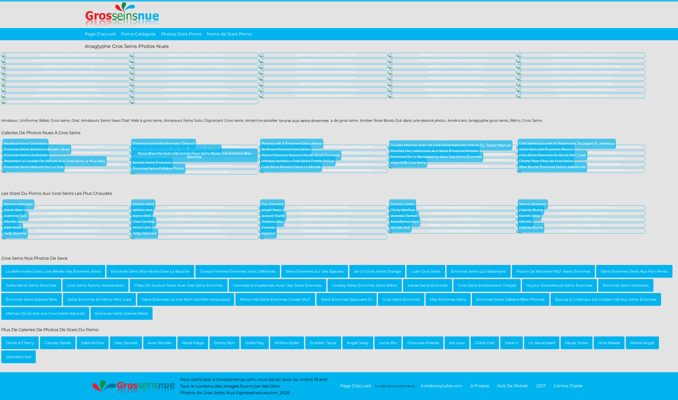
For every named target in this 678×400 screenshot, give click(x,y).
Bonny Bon (224, 342)
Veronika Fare (18, 356)
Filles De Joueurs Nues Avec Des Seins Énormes (178, 285)
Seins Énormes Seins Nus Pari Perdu (634, 271)
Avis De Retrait (512, 386)
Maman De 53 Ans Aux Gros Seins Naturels (45, 313)
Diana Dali (484, 342)
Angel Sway (358, 342)
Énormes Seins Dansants (626, 285)
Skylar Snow (576, 342)
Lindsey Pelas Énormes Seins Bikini (364, 285)
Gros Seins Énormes (401, 299)
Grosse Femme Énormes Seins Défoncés (237, 271)
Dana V (511, 342)
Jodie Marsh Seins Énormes (31, 285)
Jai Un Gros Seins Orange (377, 271)
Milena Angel (642, 342)
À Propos (479, 386)
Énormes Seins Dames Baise (121, 313)
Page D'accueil (100, 34)
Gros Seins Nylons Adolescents (95, 285)
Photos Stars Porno (181, 34)
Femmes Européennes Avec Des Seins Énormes (277, 285)
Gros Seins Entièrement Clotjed (487, 285)
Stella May (254, 342)
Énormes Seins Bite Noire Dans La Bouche (150, 271)
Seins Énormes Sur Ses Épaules (315, 271)
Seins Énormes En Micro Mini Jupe (99, 299)
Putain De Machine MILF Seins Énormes (553, 271)
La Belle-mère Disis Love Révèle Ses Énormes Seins (53, 271)
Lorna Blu (388, 342)
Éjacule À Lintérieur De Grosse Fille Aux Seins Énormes (606, 299)
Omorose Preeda (423, 342)
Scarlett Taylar (323, 342)
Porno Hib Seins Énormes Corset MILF (275, 299)
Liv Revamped (542, 342)
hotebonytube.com (441, 386)
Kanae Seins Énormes (428, 285)
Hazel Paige (193, 342)
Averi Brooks (160, 342)
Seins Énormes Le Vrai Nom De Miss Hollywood (186, 299)
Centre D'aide (568, 386)
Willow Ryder (287, 342)
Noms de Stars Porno (229, 34)
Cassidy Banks (57, 342)
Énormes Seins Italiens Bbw (31, 299)
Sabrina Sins (92, 342)
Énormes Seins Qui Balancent (478, 271)
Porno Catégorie (138, 34)
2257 (541, 386)
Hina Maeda (609, 342)
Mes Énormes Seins (448, 299)
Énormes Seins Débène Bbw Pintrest (510, 299)
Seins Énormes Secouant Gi (346, 299)
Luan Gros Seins (426, 271)
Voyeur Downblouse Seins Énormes (559, 285)
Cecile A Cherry (20, 342)
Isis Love (457, 342)
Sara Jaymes (125, 342)
